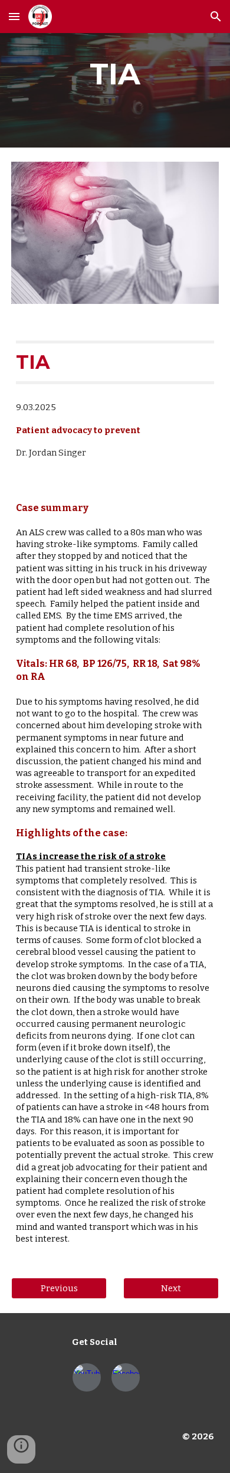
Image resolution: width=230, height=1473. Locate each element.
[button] (14, 16)
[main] (115, 74)
